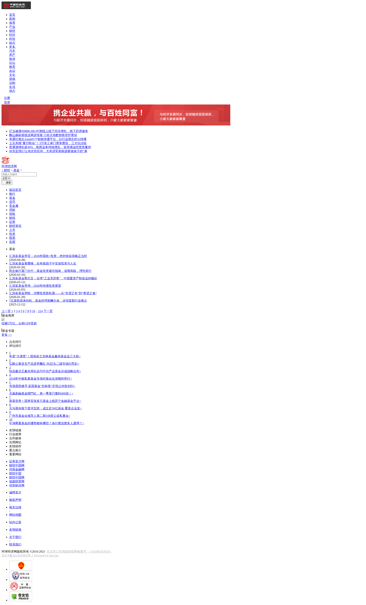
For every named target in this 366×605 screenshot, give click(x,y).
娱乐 (12, 42)
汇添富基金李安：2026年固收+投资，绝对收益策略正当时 (48, 256)
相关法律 (15, 507)
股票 (12, 237)
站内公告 (15, 522)
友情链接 (15, 529)
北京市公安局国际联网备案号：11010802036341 (79, 551)
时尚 (12, 34)
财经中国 (15, 473)
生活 (12, 86)
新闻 (12, 18)
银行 (12, 193)
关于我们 (15, 537)
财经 (12, 30)
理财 (12, 209)
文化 (12, 74)
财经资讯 (15, 225)
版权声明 (15, 499)
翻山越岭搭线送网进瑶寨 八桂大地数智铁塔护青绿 (43, 135)
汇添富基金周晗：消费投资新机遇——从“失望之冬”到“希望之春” (53, 293)
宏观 (12, 241)
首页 (12, 14)
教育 (12, 66)
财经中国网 (16, 465)
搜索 (8, 182)
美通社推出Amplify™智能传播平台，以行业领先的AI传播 (48, 139)
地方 (12, 90)
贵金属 (13, 205)
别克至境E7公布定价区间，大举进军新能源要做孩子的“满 (48, 151)
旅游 (12, 58)
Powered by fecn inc (46, 555)
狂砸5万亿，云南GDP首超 (19, 323)
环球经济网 (9, 166)
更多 (12, 46)
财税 (12, 217)
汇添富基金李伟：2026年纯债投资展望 (35, 285)
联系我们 (15, 544)
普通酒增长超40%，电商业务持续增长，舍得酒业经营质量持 (50, 147)
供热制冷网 (16, 485)
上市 (12, 229)
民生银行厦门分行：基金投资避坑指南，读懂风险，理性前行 (50, 270)
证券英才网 (16, 461)
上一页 (6, 311)
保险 (12, 213)
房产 (12, 54)
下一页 (48, 311)
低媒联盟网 (16, 481)
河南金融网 (16, 469)
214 (40, 311)
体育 (12, 22)
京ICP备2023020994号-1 (17, 555)
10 (33, 311)
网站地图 (15, 514)
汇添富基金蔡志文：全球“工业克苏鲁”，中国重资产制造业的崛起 (53, 278)
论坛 (12, 62)
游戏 (12, 78)
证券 (12, 221)
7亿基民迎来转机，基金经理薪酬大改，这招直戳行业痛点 (48, 300)
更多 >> (7, 334)
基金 (16, 170)
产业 (12, 26)
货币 (12, 201)
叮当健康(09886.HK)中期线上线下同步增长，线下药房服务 (48, 131)
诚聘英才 (15, 492)
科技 (12, 38)
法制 (12, 82)
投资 (12, 233)
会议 (12, 70)
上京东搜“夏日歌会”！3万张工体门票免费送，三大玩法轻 (48, 143)
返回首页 (15, 189)
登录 (7, 102)
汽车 (12, 50)
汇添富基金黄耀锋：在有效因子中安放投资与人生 (42, 263)
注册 (7, 98)
